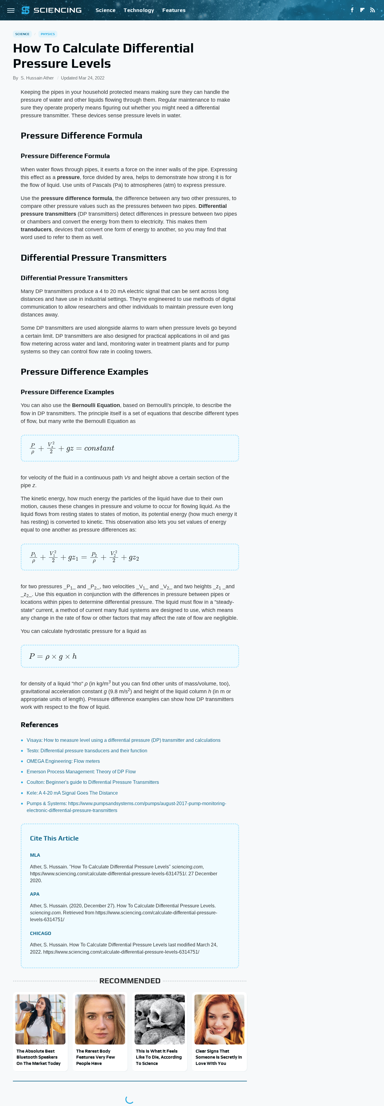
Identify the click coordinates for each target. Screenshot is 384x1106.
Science (106, 10)
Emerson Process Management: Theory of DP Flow (81, 771)
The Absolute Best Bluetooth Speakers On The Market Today (38, 1057)
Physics (48, 34)
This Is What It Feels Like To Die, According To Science (159, 1057)
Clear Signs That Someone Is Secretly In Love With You (219, 1057)
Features (173, 10)
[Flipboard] (362, 10)
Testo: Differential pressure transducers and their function (87, 750)
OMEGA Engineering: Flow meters (63, 761)
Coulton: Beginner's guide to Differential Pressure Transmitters (93, 782)
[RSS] (372, 10)
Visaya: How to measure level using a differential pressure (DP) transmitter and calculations (123, 740)
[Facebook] (352, 10)
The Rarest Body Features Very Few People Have (95, 1057)
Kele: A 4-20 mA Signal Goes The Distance (72, 793)
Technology (139, 10)
